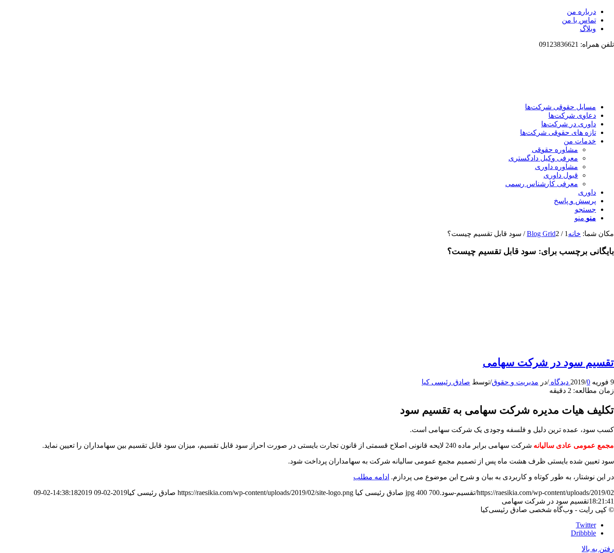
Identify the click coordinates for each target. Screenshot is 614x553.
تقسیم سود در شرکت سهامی (548, 362)
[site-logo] (546, 91)
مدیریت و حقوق (515, 382)
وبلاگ (588, 28)
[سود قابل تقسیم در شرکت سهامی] (573, 343)
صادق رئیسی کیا (446, 382)
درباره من (581, 11)
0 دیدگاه (569, 382)
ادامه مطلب (371, 477)
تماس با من (579, 20)
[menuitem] (298, 11)
